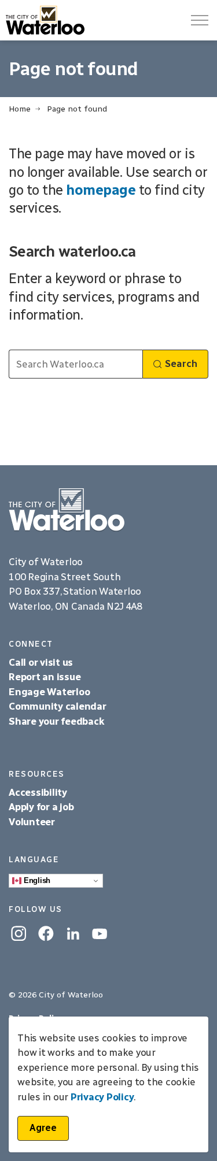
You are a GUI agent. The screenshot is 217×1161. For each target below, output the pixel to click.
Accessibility (39, 792)
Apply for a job (41, 807)
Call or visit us (41, 662)
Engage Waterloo (49, 692)
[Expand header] (199, 20)
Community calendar (57, 706)
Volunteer (32, 822)
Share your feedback (56, 721)
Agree (43, 1127)
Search (181, 363)
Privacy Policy (102, 1097)
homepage (100, 189)
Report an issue (44, 676)
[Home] (108, 510)
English (35, 880)
